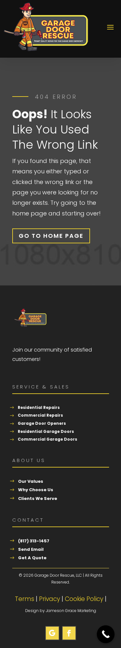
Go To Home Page (51, 236)
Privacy (49, 599)
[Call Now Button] (106, 634)
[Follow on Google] (52, 633)
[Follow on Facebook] (69, 633)
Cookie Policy (84, 599)
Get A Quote (32, 558)
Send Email (31, 549)
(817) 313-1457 (33, 541)
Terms (24, 599)
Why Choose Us (35, 490)
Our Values (30, 481)
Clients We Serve (37, 498)
